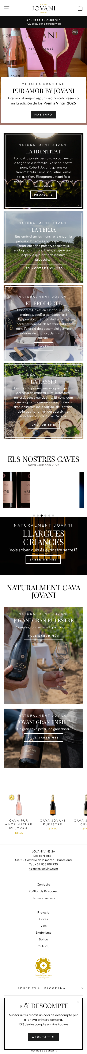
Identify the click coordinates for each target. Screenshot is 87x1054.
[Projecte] (43, 171)
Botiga (43, 939)
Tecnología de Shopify (43, 1050)
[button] (26, 515)
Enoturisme (43, 932)
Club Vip (43, 946)
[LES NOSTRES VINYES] (43, 247)
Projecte (43, 912)
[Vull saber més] (43, 655)
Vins (44, 926)
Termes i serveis (43, 898)
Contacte (43, 884)
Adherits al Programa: (42, 988)
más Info (43, 114)
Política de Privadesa (43, 891)
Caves (43, 919)
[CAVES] (43, 323)
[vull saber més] (43, 738)
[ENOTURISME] (43, 401)
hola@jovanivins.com (43, 868)
